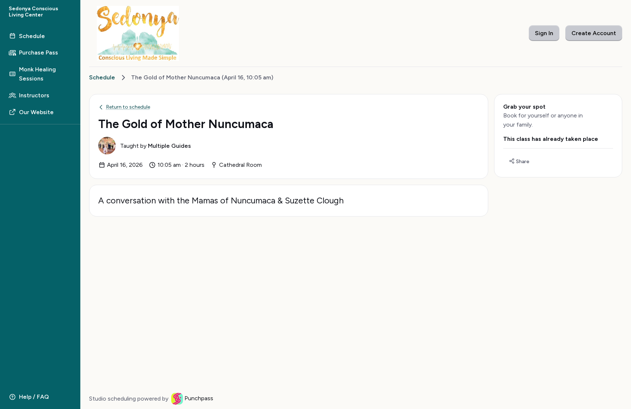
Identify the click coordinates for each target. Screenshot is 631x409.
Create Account (593, 33)
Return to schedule (128, 107)
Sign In (544, 33)
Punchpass (198, 398)
